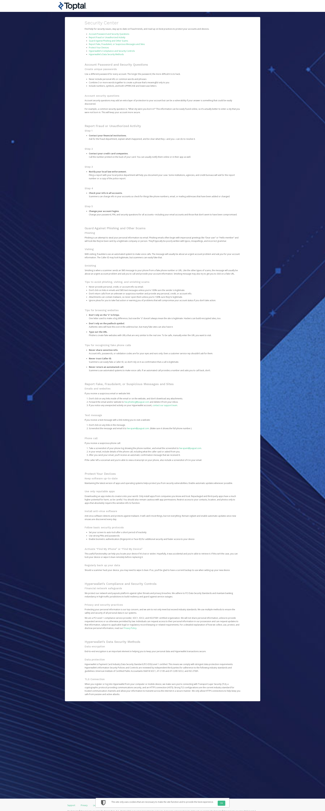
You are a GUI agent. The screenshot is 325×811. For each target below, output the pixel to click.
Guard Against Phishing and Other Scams (108, 40)
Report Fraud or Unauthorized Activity (107, 37)
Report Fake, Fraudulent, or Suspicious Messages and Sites (117, 44)
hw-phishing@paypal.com (136, 401)
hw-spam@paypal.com (138, 428)
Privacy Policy (130, 628)
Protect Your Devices (99, 47)
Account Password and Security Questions (109, 34)
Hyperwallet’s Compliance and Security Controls (112, 51)
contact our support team (165, 405)
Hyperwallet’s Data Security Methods (106, 54)
